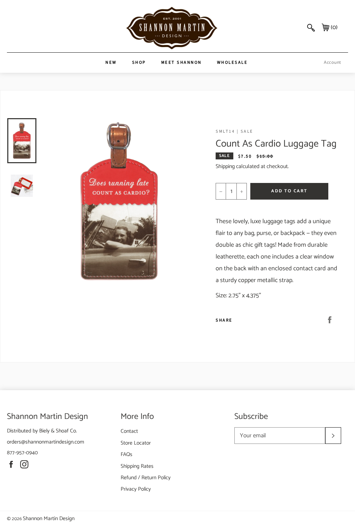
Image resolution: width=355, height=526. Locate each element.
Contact (129, 431)
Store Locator (136, 443)
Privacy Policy (136, 489)
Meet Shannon (181, 62)
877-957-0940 (22, 452)
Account (332, 62)
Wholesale (232, 62)
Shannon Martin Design (49, 518)
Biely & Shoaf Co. (58, 431)
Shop (139, 62)
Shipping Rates (137, 466)
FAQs (126, 454)
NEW (111, 62)
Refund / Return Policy (146, 477)
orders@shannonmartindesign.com (45, 442)
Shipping (225, 166)
